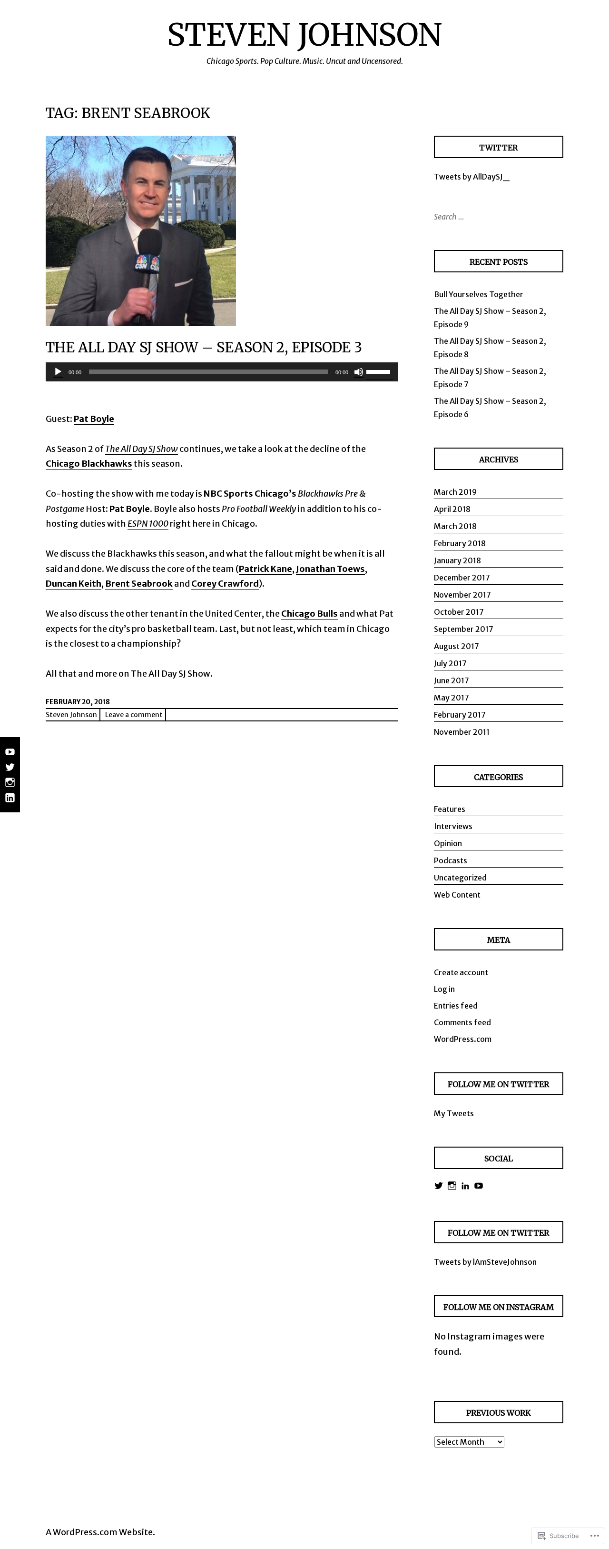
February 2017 (460, 715)
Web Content (457, 894)
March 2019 (455, 492)
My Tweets (454, 1113)
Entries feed (456, 1005)
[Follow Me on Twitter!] (10, 771)
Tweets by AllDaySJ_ (472, 176)
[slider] (379, 371)
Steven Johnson (304, 34)
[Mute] (358, 372)
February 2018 (460, 543)
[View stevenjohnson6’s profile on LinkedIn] (465, 1185)
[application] (222, 371)
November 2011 (462, 732)
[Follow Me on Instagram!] (10, 787)
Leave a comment (134, 714)
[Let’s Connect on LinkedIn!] (10, 802)
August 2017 (456, 646)
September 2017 (463, 629)
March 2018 (455, 526)
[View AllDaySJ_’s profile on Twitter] (438, 1185)
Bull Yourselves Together (478, 294)
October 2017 (459, 612)
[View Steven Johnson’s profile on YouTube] (478, 1185)
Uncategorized (460, 877)
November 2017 (462, 595)
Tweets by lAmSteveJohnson (485, 1262)
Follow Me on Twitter (498, 1233)
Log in (444, 989)
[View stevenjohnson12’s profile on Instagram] (452, 1185)
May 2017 (451, 697)
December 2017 (462, 577)
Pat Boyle (94, 418)
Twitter (498, 147)
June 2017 (451, 680)
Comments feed (462, 1022)
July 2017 (450, 663)
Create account (461, 972)
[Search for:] (497, 216)
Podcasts (450, 860)
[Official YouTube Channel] (10, 756)
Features (449, 809)
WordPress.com (462, 1039)
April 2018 (452, 509)
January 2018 (457, 560)
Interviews (453, 826)
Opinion (448, 843)
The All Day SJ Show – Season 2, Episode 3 (204, 347)
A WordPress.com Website (99, 1532)
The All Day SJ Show (141, 448)
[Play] (58, 372)
